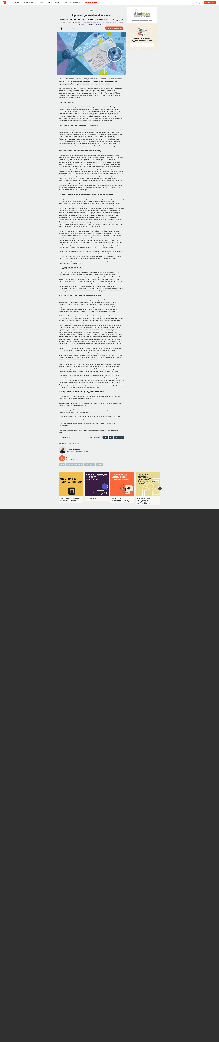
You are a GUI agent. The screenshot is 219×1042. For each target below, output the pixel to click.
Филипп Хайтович (69, 28)
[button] (160, 488)
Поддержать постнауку (142, 44)
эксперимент (89, 464)
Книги (49, 2)
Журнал (17, 2)
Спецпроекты (75, 2)
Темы (65, 2)
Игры (57, 2)
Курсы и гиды (29, 2)
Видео (40, 2)
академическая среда (74, 464)
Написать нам (95, 437)
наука (69, 457)
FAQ (91, 10)
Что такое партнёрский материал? (142, 20)
